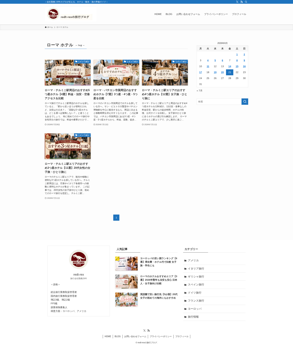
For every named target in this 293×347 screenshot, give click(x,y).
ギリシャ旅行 (196, 276)
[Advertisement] (222, 132)
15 (237, 66)
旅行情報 (193, 316)
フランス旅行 (196, 300)
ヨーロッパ (194, 308)
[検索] (246, 2)
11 (208, 66)
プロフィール (182, 336)
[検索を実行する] (244, 101)
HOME (108, 336)
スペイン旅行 (196, 284)
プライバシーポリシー (161, 336)
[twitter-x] (237, 2)
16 (244, 66)
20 (222, 72)
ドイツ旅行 (194, 292)
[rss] (241, 2)
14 (229, 66)
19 (215, 72)
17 (200, 72)
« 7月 (199, 90)
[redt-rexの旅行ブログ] (70, 14)
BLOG (118, 336)
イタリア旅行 (196, 268)
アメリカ (193, 260)
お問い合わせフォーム (135, 336)
